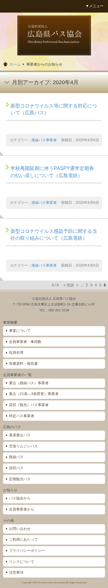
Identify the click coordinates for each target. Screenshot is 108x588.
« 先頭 (69, 285)
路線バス (16, 457)
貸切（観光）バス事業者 (29, 405)
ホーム (15, 64)
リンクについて (21, 562)
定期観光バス (20, 479)
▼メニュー (95, 6)
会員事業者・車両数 (25, 342)
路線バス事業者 (44, 140)
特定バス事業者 (21, 416)
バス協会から (20, 498)
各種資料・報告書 (23, 363)
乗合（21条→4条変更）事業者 (33, 394)
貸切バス (16, 468)
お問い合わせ (20, 529)
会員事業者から (21, 509)
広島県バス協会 (54, 35)
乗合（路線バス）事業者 (29, 383)
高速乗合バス (20, 435)
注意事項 (16, 572)
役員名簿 (16, 352)
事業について (20, 331)
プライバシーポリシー (27, 551)
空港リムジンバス (23, 446)
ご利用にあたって (23, 539)
